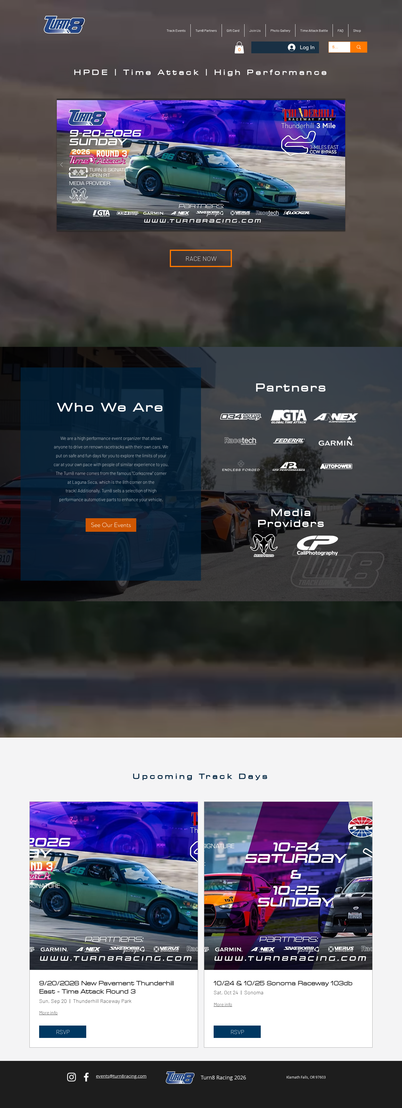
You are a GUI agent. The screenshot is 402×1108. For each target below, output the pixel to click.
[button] (239, 48)
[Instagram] (71, 1077)
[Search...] (358, 47)
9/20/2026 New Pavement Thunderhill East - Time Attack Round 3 (106, 987)
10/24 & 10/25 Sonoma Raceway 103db (283, 983)
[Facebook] (86, 1077)
